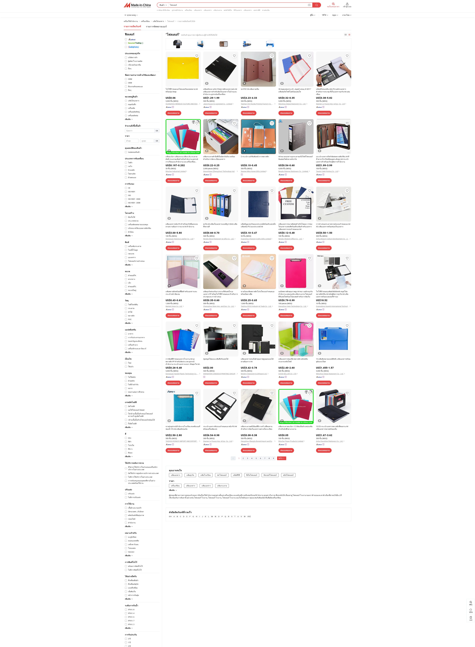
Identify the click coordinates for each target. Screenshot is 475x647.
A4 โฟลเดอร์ (222, 475)
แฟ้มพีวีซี (236, 475)
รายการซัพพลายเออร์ (156, 26)
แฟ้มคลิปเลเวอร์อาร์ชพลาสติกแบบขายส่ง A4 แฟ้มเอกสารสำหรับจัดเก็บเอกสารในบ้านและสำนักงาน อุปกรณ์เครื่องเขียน (220, 91)
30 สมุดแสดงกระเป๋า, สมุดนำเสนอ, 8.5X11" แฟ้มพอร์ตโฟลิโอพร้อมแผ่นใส (294, 90)
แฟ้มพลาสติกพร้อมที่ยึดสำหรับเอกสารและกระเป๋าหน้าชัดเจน (181, 292)
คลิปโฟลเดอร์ (288, 475)
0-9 (170, 516)
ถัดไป (280, 458)
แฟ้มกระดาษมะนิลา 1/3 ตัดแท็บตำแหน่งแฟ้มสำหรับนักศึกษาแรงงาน (295, 427)
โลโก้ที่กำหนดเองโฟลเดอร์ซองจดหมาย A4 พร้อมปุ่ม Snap (182, 90)
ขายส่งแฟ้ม (266, 10)
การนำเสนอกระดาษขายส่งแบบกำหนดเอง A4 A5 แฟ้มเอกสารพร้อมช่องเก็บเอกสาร (333, 225)
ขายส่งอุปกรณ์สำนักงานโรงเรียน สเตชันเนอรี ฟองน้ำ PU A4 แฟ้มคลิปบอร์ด (183, 427)
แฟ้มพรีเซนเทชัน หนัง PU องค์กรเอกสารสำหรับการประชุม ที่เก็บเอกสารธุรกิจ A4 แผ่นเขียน (333, 91)
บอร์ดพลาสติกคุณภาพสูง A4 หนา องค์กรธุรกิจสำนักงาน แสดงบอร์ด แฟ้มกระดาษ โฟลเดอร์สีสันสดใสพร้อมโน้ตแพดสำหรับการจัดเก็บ (295, 294)
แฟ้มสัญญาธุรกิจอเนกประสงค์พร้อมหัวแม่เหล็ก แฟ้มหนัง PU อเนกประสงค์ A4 (258, 225)
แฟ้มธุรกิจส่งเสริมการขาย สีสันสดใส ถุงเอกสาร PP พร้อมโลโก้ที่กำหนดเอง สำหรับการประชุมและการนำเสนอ (220, 294)
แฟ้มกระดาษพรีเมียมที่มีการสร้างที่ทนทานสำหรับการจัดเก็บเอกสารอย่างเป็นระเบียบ (256, 427)
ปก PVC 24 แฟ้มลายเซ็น (250, 89)
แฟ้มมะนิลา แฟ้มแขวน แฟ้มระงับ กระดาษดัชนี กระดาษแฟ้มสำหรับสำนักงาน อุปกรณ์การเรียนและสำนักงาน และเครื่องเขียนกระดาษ (182, 159)
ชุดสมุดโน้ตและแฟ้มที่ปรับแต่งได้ (215, 359)
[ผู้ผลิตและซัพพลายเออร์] (137, 5)
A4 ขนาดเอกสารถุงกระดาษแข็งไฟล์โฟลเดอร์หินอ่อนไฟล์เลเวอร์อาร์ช (295, 157)
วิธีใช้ (324, 15)
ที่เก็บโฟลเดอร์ (251, 475)
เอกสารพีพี (256, 10)
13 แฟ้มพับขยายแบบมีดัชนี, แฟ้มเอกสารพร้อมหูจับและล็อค (333, 360)
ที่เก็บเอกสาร (238, 10)
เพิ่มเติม (172, 490)
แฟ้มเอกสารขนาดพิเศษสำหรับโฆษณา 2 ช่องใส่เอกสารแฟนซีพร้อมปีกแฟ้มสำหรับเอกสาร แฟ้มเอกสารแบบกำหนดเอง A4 (295, 226)
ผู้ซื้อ (311, 15)
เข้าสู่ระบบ (347, 6)
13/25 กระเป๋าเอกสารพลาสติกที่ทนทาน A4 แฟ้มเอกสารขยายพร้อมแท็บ (332, 427)
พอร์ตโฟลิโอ (228, 10)
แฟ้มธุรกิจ (190, 475)
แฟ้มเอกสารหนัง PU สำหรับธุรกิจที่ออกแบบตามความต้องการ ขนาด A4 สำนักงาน (182, 225)
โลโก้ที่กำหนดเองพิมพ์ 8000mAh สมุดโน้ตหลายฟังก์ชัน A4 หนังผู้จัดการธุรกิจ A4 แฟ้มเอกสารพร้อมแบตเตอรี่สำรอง (332, 294)
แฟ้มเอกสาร (198, 10)
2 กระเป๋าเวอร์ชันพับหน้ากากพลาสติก (255, 156)
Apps (334, 15)
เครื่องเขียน (188, 10)
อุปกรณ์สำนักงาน (177, 10)
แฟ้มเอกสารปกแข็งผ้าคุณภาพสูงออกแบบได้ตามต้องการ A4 (257, 360)
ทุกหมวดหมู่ (131, 15)
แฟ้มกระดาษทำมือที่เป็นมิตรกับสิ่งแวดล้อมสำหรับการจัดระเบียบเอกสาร (219, 157)
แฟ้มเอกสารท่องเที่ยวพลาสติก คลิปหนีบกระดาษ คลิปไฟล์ (293, 360)
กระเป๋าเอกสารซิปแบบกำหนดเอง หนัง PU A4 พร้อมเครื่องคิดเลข (220, 427)
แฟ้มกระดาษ (218, 10)
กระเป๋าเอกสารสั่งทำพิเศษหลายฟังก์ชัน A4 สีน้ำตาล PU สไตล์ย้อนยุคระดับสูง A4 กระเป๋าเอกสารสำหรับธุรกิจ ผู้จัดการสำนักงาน (332, 159)
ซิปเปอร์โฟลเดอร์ (270, 475)
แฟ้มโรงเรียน (206, 475)
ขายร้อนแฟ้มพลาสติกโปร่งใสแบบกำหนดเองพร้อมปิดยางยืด (257, 292)
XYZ (249, 516)
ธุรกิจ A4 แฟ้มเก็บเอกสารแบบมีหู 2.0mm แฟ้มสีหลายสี (220, 225)
